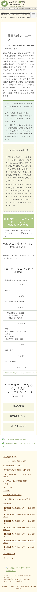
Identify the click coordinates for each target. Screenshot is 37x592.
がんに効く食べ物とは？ (12, 495)
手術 (6, 484)
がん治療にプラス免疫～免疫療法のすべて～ (19, 586)
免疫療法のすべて (10, 457)
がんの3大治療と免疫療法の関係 (15, 481)
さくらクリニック (18, 426)
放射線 (7, 491)
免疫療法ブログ (9, 554)
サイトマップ (8, 558)
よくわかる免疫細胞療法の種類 (14, 461)
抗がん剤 (8, 487)
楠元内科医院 (18, 406)
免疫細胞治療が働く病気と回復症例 (16, 470)
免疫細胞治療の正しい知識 (13, 465)
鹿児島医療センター (18, 416)
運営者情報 (7, 504)
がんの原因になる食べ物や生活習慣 (16, 499)
